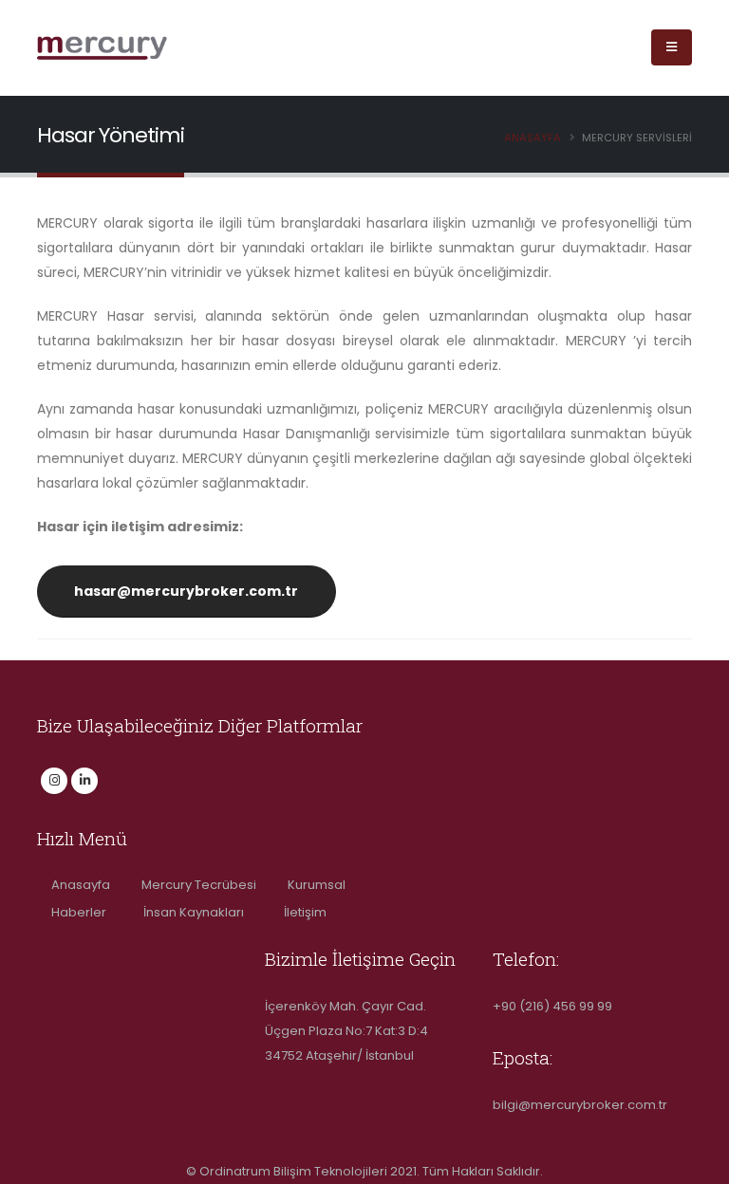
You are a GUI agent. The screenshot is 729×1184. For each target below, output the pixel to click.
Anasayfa (532, 137)
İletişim (305, 912)
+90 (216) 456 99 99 (552, 1006)
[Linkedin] (84, 781)
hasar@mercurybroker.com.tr (186, 591)
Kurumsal (317, 885)
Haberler (83, 912)
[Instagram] (54, 781)
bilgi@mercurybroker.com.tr (580, 1105)
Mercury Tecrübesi (200, 885)
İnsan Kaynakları (199, 912)
